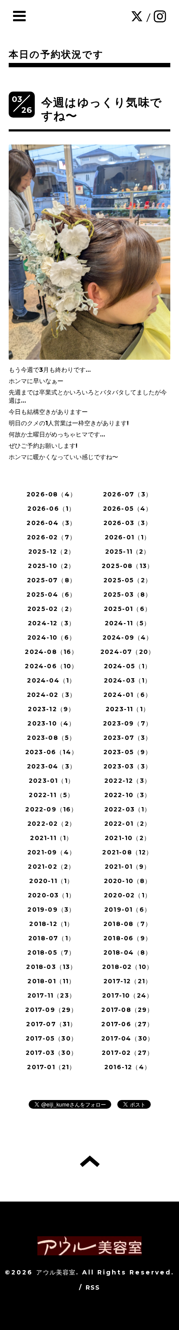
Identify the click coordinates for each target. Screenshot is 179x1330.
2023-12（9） (51, 709)
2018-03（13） (51, 967)
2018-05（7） (51, 952)
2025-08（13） (127, 566)
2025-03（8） (127, 594)
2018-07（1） (51, 938)
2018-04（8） (127, 952)
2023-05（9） (127, 752)
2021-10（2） (127, 838)
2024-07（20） (127, 652)
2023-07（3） (127, 738)
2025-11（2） (127, 551)
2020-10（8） (128, 881)
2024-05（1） (128, 666)
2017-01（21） (51, 1067)
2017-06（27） (127, 1024)
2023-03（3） (127, 766)
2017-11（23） (51, 995)
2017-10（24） (127, 995)
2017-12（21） (127, 981)
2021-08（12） (127, 852)
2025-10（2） (51, 566)
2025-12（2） (51, 551)
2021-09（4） (51, 852)
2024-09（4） (128, 637)
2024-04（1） (51, 680)
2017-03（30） (51, 1053)
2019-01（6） (127, 909)
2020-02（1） (127, 895)
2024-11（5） (128, 623)
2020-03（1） (51, 895)
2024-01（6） (127, 695)
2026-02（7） (51, 537)
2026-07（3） (127, 494)
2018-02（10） (127, 967)
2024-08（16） (51, 652)
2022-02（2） (51, 824)
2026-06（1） (51, 508)
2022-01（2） (127, 824)
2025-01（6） (127, 609)
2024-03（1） (128, 680)
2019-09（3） (51, 909)
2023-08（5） (51, 738)
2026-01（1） (128, 537)
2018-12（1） (51, 924)
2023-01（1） (51, 781)
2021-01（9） (128, 866)
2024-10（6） (51, 637)
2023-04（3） (51, 766)
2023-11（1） (127, 709)
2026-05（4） (127, 508)
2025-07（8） (51, 580)
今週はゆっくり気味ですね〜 (101, 109)
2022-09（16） (51, 809)
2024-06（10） (51, 666)
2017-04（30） (127, 1038)
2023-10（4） (51, 723)
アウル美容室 (56, 1272)
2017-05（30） (51, 1038)
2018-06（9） (127, 938)
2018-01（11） (51, 981)
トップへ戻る (89, 1161)
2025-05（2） (127, 580)
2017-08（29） (127, 1010)
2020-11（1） (51, 881)
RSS (93, 1287)
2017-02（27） (127, 1053)
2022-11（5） (51, 795)
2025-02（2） (51, 609)
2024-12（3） (51, 623)
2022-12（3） (127, 781)
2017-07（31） (51, 1024)
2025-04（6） (51, 594)
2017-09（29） (51, 1010)
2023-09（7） (127, 723)
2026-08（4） (51, 494)
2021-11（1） (51, 838)
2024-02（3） (51, 695)
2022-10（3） (127, 795)
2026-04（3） (51, 523)
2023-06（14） (51, 752)
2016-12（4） (127, 1067)
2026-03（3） (127, 523)
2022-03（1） (127, 809)
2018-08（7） (127, 924)
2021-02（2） (51, 866)
